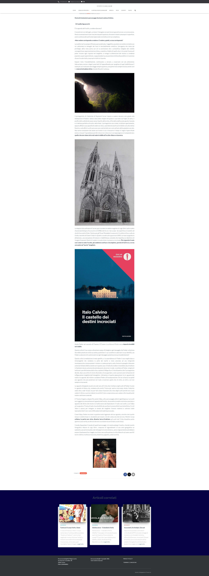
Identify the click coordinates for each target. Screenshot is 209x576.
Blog (117, 10)
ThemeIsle (148, 572)
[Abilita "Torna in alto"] (206, 573)
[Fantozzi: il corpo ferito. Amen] (72, 513)
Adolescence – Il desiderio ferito (103, 528)
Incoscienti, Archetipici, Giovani (134, 528)
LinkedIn (84, 2)
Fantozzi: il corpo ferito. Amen (70, 528)
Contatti (123, 10)
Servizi (111, 10)
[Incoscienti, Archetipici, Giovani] (136, 513)
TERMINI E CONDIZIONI (129, 562)
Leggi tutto (80, 544)
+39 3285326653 (63, 1)
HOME (74, 10)
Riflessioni (83, 473)
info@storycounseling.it (75, 1)
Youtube (81, 2)
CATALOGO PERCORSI (83, 10)
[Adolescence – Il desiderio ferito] (104, 513)
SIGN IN (130, 10)
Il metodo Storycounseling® (99, 10)
